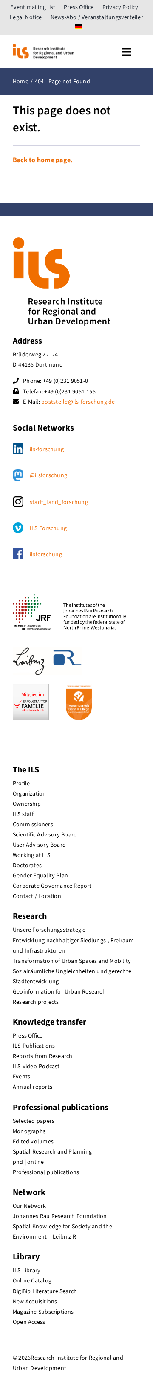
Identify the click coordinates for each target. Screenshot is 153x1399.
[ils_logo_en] (43, 47)
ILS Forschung (48, 528)
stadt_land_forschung (59, 502)
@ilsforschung (48, 475)
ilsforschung (46, 554)
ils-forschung (47, 449)
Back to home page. (43, 160)
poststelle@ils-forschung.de (78, 402)
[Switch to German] (78, 28)
